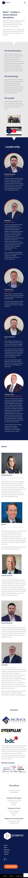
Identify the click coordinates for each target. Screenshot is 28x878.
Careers (6, 854)
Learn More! (11, 866)
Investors (6, 852)
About (5, 847)
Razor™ (6, 845)
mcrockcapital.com (8, 758)
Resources (7, 849)
